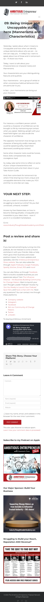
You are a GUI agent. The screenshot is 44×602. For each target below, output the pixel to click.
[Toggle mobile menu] (39, 17)
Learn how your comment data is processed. (22, 430)
